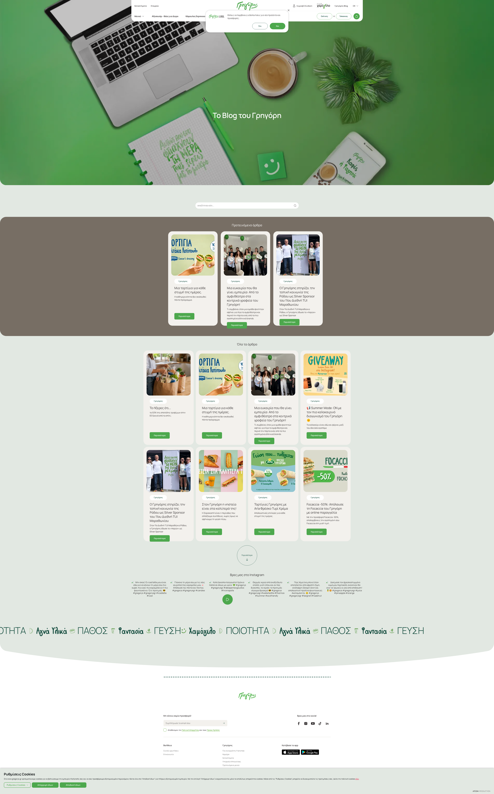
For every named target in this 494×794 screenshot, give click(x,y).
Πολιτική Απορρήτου (190, 730)
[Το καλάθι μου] (356, 16)
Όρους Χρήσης (213, 730)
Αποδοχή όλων (73, 785)
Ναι (277, 26)
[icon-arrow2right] (223, 723)
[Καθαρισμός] (288, 205)
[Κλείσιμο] (288, 10)
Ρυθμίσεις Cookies (16, 785)
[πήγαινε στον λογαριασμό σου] (323, 6)
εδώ (357, 779)
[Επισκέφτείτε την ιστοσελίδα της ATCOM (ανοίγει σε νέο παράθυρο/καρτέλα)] (481, 791)
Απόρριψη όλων (45, 785)
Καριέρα (226, 754)
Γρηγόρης (182, 281)
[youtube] (312, 723)
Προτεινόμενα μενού (231, 765)
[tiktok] (319, 723)
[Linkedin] (327, 723)
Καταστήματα (228, 758)
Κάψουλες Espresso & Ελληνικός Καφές (205, 16)
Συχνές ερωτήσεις (171, 750)
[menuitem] (139, 16)
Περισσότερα (184, 316)
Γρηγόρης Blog (341, 6)
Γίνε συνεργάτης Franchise (233, 750)
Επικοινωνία (168, 754)
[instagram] (305, 723)
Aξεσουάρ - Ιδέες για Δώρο (165, 16)
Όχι (260, 26)
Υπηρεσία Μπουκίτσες (232, 761)
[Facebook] (298, 723)
